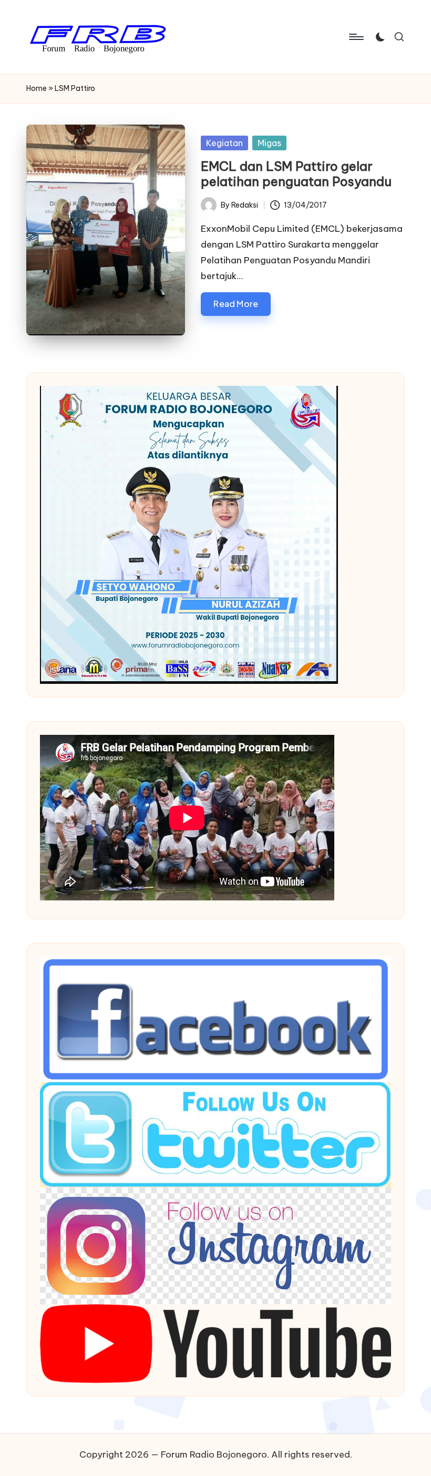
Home (36, 88)
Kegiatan (224, 143)
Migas (269, 143)
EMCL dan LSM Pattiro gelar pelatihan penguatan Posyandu (296, 173)
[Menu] (355, 36)
